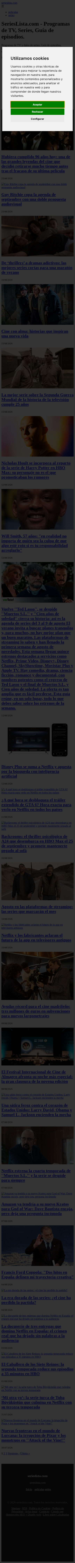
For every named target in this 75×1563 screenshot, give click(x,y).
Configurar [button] (37, 118)
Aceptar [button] (37, 104)
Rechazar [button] (37, 111)
